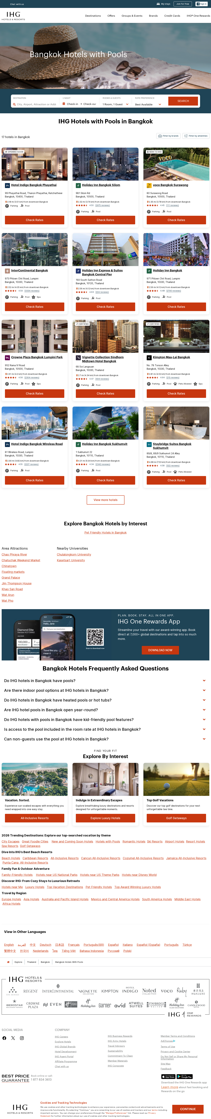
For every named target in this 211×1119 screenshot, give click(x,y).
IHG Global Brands (65, 1046)
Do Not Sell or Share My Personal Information (179, 1057)
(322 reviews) (173, 465)
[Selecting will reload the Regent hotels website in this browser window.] (30, 990)
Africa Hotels (11, 903)
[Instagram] (22, 1038)
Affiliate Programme (66, 1061)
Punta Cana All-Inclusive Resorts (25, 862)
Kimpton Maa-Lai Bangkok (171, 357)
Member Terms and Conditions (178, 1036)
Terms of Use (168, 1046)
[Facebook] (5, 1038)
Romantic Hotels (133, 841)
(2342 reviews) (102, 464)
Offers (111, 15)
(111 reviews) (172, 205)
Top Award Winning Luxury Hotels (137, 887)
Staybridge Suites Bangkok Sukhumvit (172, 446)
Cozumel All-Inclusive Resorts (143, 858)
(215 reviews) (172, 377)
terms (155, 1109)
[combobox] (36, 104)
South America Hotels (157, 899)
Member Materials (118, 1060)
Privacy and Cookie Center (175, 1051)
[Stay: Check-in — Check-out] (79, 104)
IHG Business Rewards (120, 1036)
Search (183, 101)
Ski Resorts (155, 841)
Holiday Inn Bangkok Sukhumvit (104, 444)
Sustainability (115, 1050)
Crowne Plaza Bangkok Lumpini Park (37, 357)
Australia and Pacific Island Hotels (65, 899)
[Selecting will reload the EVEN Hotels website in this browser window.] (52, 1004)
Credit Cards (172, 15)
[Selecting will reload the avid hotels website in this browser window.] (119, 1004)
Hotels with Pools (108, 841)
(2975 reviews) (102, 205)
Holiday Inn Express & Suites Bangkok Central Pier (102, 272)
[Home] (8, 962)
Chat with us (62, 1066)
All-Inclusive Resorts (65, 858)
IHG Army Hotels (117, 1040)
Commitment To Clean (120, 1055)
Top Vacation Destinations (65, 887)
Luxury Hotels (34, 887)
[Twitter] (13, 1038)
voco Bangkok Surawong (170, 185)
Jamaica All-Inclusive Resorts (186, 858)
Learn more (169, 1087)
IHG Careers (61, 1036)
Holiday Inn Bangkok (167, 270)
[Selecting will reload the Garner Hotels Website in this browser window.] (105, 1004)
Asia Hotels (31, 899)
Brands (153, 15)
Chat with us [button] (17, 4)
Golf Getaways (30, 846)
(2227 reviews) (31, 464)
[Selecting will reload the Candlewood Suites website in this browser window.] (196, 1004)
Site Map (165, 1063)
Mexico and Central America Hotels (115, 899)
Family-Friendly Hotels (17, 875)
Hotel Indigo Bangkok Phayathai (34, 185)
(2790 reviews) (173, 290)
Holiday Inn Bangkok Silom (101, 185)
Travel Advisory (116, 1045)
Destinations (93, 15)
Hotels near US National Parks (56, 875)
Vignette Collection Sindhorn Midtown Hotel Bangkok (103, 359)
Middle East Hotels (187, 899)
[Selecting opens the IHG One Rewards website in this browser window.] (185, 1014)
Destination (19, 98)
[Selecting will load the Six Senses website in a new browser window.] (12, 990)
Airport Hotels (174, 841)
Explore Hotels (63, 1041)
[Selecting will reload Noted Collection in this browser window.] (149, 990)
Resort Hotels (195, 841)
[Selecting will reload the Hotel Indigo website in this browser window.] (130, 990)
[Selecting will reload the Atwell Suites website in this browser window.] (136, 1004)
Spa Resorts (10, 846)
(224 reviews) (102, 292)
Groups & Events (132, 15)
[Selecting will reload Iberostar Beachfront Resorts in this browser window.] (14, 1004)
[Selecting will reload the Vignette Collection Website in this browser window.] (87, 990)
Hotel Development (65, 1051)
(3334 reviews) (31, 290)
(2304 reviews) (31, 377)
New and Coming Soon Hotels (72, 841)
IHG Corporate (116, 1065)
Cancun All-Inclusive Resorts (100, 858)
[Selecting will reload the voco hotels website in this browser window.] (167, 990)
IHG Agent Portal (64, 1056)
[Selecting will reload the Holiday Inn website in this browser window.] (88, 1004)
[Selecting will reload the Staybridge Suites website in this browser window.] (156, 1004)
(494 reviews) (102, 379)
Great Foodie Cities (35, 841)
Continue (188, 1109)
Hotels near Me (12, 887)
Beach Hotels (11, 858)
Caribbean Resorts (35, 858)
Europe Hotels (11, 899)
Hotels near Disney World (139, 875)
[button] (202, 4)
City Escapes (10, 841)
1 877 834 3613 (41, 1079)
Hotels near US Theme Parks (99, 875)
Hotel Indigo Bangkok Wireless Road (37, 444)
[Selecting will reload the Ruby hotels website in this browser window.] (182, 990)
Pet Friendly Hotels (99, 887)
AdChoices (167, 1040)
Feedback (166, 1068)
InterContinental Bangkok (29, 270)
